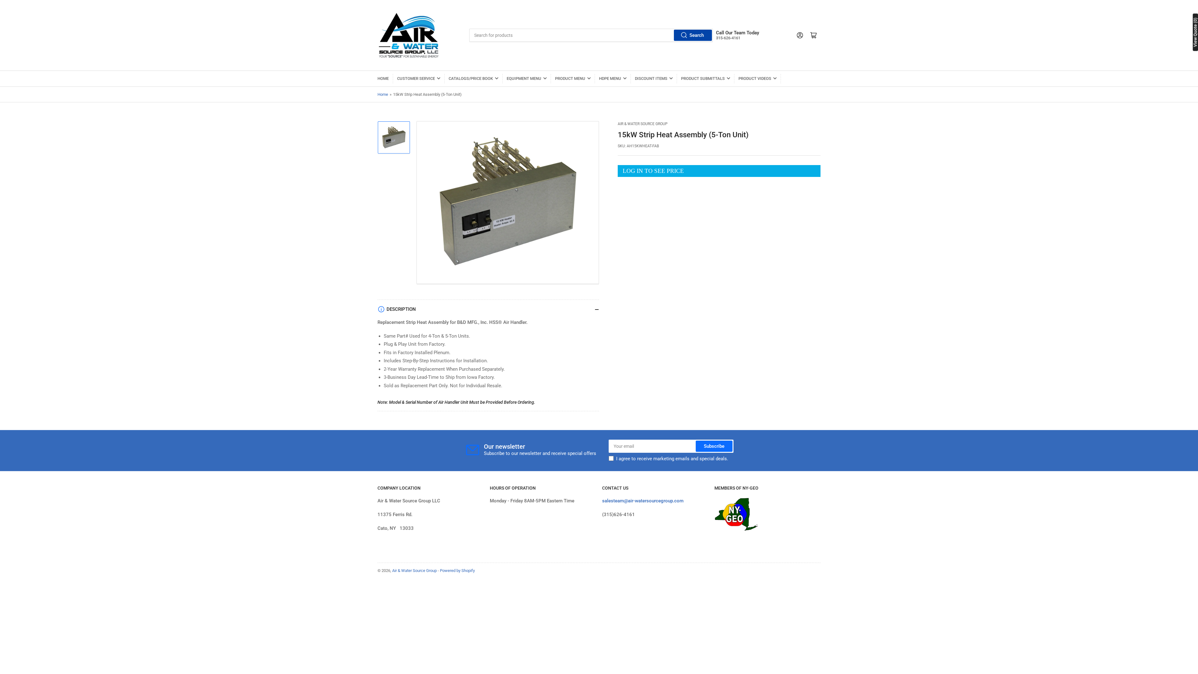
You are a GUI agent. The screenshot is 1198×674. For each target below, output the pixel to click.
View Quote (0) (1195, 32)
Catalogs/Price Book (471, 78)
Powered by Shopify (457, 570)
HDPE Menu (610, 78)
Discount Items (651, 78)
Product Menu (570, 78)
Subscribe (714, 446)
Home (383, 78)
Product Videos (754, 78)
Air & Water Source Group (643, 124)
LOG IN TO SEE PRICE (653, 171)
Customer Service (416, 78)
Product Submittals (703, 78)
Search (696, 35)
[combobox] (591, 35)
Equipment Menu (524, 78)
